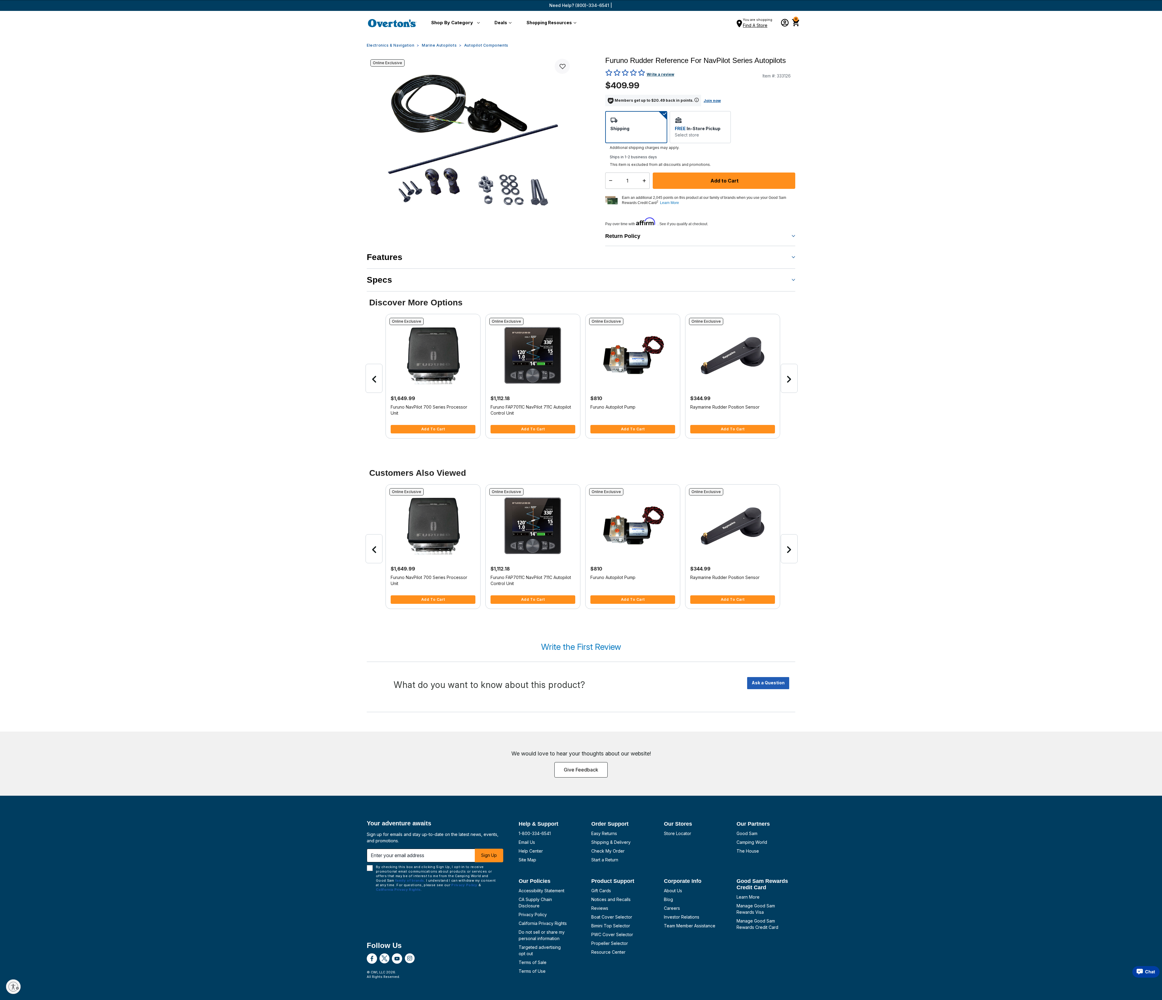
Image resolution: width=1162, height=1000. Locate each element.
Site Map (527, 859)
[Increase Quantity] (645, 181)
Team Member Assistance (689, 925)
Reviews (599, 908)
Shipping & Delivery (611, 842)
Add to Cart (724, 181)
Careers (672, 908)
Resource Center (608, 952)
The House (748, 851)
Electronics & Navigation (390, 45)
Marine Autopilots (439, 45)
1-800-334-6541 (535, 833)
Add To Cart (433, 429)
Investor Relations (681, 916)
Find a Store (755, 25)
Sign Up (489, 855)
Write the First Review (581, 647)
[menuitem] (454, 23)
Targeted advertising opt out (540, 950)
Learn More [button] (669, 203)
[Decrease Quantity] (609, 181)
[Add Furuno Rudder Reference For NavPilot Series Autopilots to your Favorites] (562, 66)
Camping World (752, 842)
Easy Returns (604, 833)
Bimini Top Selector (610, 925)
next (789, 378)
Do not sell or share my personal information (542, 935)
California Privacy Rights (543, 923)
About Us (673, 890)
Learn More (748, 897)
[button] (454, 23)
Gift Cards (601, 890)
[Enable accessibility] (13, 986)
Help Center (531, 851)
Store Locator (677, 833)
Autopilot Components (486, 45)
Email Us (527, 842)
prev (374, 378)
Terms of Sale (533, 962)
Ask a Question (768, 682)
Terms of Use (532, 971)
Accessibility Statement (541, 890)
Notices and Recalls (611, 899)
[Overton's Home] (392, 23)
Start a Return (604, 859)
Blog (668, 899)
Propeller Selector (609, 943)
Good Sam (747, 833)
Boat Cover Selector (611, 916)
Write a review (660, 74)
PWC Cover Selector (612, 934)
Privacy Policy (533, 914)
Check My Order (608, 851)
